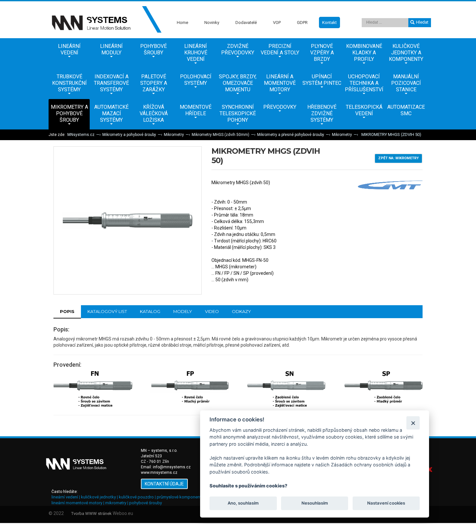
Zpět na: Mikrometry (398, 158)
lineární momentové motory (76, 502)
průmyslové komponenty (180, 497)
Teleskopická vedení (364, 110)
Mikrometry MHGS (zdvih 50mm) (220, 134)
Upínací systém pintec (321, 79)
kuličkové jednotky (98, 497)
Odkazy (241, 311)
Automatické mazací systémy (111, 113)
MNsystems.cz (81, 134)
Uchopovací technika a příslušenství (364, 83)
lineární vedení (64, 497)
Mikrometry (174, 134)
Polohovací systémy (195, 79)
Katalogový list (107, 311)
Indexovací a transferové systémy (111, 83)
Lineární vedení (69, 49)
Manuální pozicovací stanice (406, 83)
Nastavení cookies (386, 503)
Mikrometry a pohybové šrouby (69, 113)
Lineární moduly (111, 49)
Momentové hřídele (195, 110)
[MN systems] (105, 19)
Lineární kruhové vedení (195, 52)
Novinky (211, 22)
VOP (277, 22)
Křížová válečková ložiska (154, 113)
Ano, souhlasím (243, 503)
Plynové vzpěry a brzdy (322, 52)
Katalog (150, 311)
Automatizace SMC (406, 110)
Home (182, 22)
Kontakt (329, 22)
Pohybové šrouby (153, 49)
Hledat (422, 22)
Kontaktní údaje (164, 483)
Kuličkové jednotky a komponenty (406, 52)
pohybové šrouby (145, 502)
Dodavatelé (246, 22)
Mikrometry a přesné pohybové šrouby (290, 134)
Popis (67, 311)
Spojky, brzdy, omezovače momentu (237, 83)
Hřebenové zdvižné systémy (321, 113)
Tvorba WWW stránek (91, 513)
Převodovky (279, 107)
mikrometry (115, 502)
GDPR (302, 22)
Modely (182, 311)
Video (212, 311)
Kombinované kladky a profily (364, 52)
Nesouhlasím (314, 503)
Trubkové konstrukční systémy (69, 83)
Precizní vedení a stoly (280, 49)
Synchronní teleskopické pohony (238, 113)
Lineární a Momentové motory (280, 83)
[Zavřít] (413, 422)
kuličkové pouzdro (136, 497)
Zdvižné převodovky (237, 49)
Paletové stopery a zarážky (153, 83)
